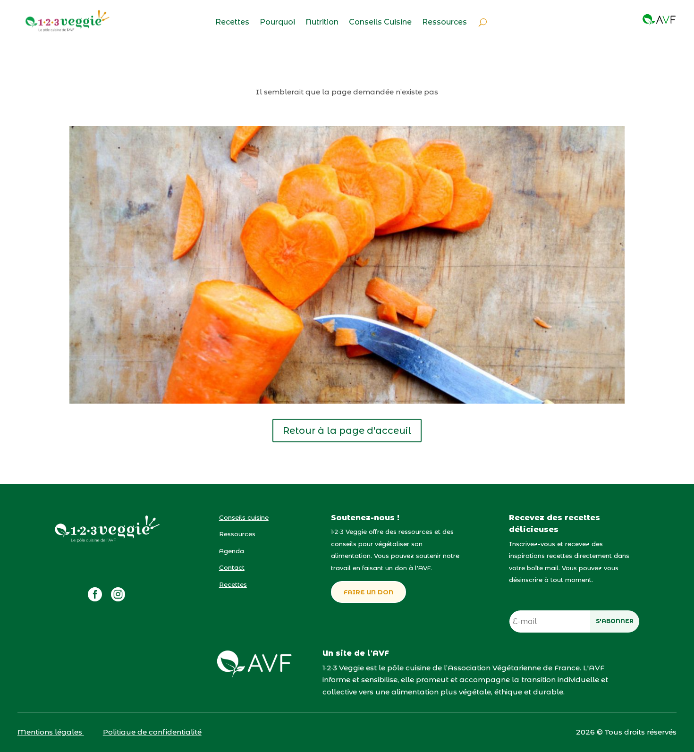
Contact (232, 567)
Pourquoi (277, 22)
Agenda (231, 551)
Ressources (444, 22)
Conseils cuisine (244, 517)
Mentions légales (50, 731)
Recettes (232, 22)
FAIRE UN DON (368, 592)
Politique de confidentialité (152, 731)
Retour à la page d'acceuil (347, 430)
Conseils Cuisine (380, 22)
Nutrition (322, 22)
